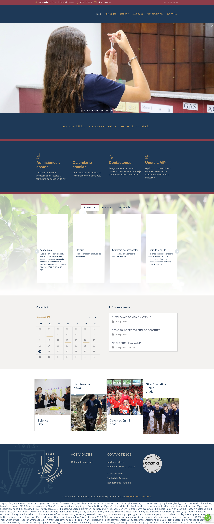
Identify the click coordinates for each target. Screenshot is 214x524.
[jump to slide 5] (94, 111)
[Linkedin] (165, 2)
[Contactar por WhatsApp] (207, 517)
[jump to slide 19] (129, 111)
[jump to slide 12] (112, 111)
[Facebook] (168, 2)
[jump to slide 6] (97, 111)
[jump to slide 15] (119, 111)
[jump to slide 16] (122, 111)
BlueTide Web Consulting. (139, 496)
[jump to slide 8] (102, 111)
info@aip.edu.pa (104, 2)
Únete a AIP (155, 162)
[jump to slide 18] (127, 111)
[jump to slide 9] (104, 111)
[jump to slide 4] (92, 111)
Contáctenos (120, 162)
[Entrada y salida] (161, 228)
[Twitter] (174, 2)
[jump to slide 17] (124, 111)
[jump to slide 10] (107, 111)
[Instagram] (171, 2)
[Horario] (89, 228)
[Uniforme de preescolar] (125, 228)
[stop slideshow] (132, 111)
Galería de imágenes (82, 462)
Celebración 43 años (120, 422)
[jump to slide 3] (89, 111)
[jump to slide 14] (117, 111)
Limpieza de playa (82, 386)
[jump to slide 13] (114, 111)
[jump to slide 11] (109, 111)
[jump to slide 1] (84, 111)
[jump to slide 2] (87, 111)
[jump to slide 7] (99, 111)
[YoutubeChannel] (177, 2)
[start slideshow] (81, 111)
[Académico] (53, 228)
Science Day (43, 422)
